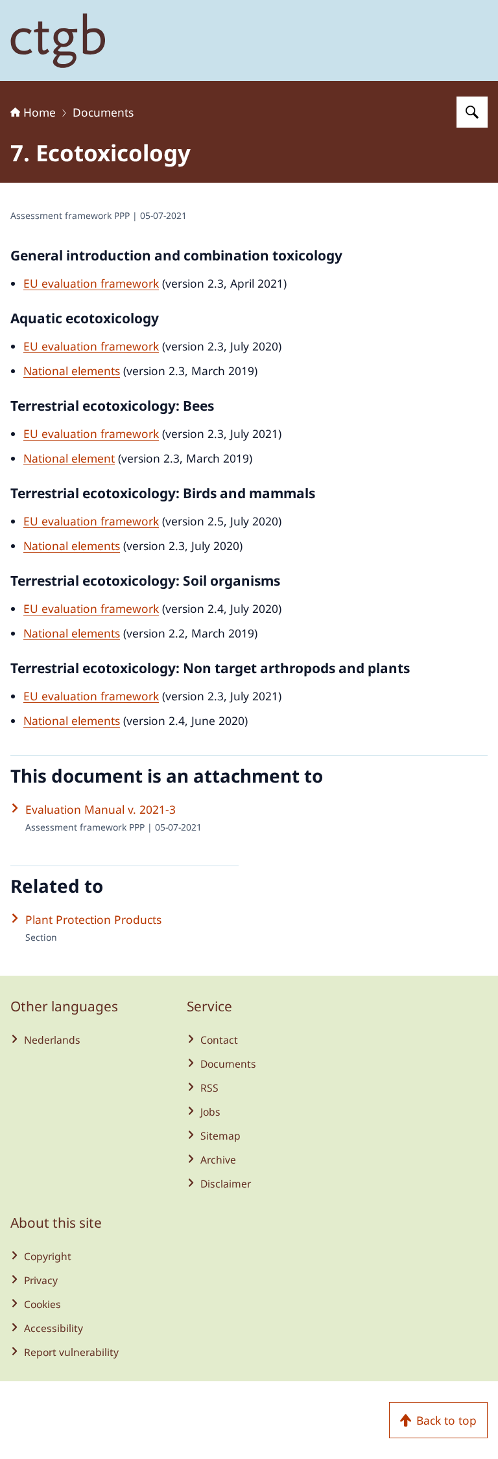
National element (69, 458)
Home (39, 112)
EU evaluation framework (91, 283)
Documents (103, 112)
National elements (71, 370)
